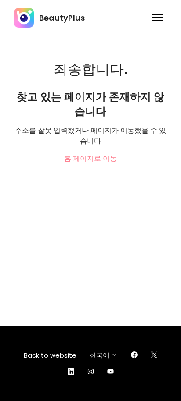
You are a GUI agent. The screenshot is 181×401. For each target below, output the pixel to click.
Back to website (50, 355)
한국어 (100, 355)
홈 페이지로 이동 (90, 158)
